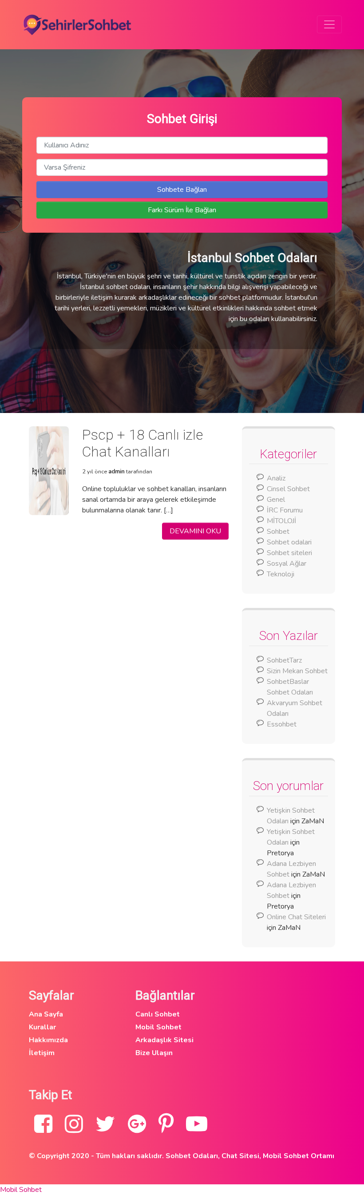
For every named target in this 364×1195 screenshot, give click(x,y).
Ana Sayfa (46, 1014)
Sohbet (278, 531)
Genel (276, 499)
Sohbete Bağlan (182, 190)
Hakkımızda (48, 1040)
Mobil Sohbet (158, 1027)
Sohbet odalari (289, 542)
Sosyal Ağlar (286, 563)
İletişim (42, 1053)
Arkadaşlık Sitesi (164, 1040)
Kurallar (42, 1027)
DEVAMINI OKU (195, 531)
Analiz (276, 478)
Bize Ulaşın (154, 1053)
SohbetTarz (284, 660)
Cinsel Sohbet (288, 489)
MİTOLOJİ (281, 521)
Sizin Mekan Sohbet (297, 671)
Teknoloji (280, 574)
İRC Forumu (285, 510)
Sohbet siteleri (289, 553)
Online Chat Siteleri (296, 917)
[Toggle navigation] (329, 24)
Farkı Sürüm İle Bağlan (182, 210)
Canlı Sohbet (157, 1014)
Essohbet (282, 724)
